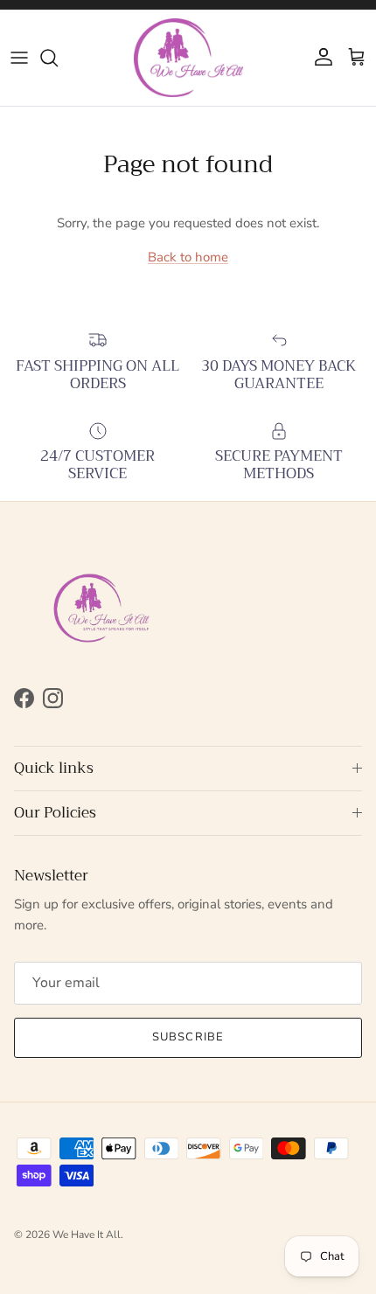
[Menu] (19, 57)
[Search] (57, 57)
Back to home (188, 257)
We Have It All (86, 1235)
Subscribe (187, 1037)
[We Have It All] (188, 57)
